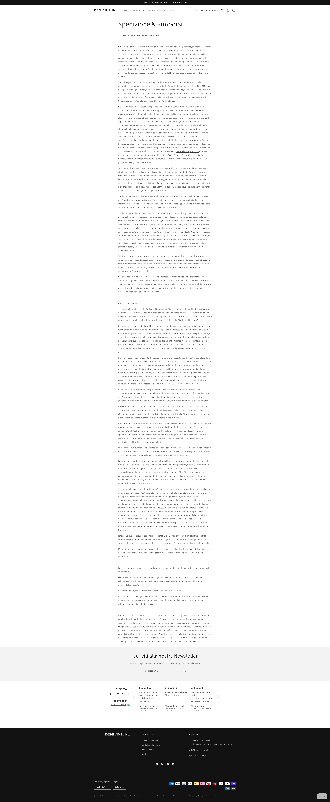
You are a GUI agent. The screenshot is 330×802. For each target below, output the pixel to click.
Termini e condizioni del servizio (174, 796)
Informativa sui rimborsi (132, 796)
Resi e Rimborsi (148, 749)
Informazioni (148, 734)
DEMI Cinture (103, 796)
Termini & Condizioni (150, 740)
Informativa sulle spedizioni (197, 796)
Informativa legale (215, 796)
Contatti (193, 734)
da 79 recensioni (119, 704)
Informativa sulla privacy (152, 796)
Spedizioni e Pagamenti (151, 745)
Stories (144, 754)
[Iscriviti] (185, 671)
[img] (120, 701)
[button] (137, 10)
